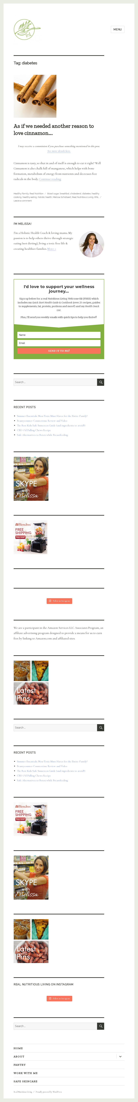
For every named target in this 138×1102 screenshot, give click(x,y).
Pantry (20, 1064)
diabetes (86, 193)
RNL (96, 197)
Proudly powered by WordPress (49, 1092)
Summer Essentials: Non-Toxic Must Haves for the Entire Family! (52, 416)
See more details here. (59, 151)
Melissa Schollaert (62, 197)
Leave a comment (23, 200)
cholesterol (75, 193)
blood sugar (53, 193)
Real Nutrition (36, 193)
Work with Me (26, 1073)
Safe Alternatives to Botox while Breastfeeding (42, 435)
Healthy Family (21, 193)
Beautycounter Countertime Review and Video (42, 420)
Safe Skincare (26, 1081)
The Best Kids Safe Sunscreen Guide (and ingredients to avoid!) (51, 425)
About (19, 1056)
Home (18, 1048)
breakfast (64, 193)
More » (51, 249)
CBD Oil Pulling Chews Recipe (34, 430)
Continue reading (50, 179)
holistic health (45, 197)
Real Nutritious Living (82, 197)
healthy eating (30, 197)
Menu (117, 29)
